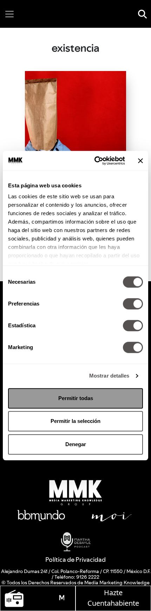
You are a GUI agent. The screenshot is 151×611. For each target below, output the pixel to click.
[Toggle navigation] (9, 14)
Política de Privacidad (75, 559)
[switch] (133, 303)
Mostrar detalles (109, 376)
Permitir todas (75, 398)
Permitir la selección (75, 421)
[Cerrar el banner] (140, 160)
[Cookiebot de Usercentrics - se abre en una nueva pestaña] (95, 160)
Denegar (75, 444)
